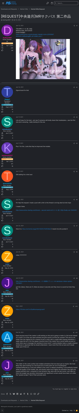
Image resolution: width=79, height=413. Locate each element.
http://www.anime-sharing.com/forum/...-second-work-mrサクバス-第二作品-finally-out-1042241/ (46, 210)
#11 (77, 332)
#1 (77, 25)
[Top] (74, 410)
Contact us (65, 410)
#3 (77, 117)
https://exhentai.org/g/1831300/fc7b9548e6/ (36, 229)
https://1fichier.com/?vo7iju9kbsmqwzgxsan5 (30, 309)
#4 (77, 143)
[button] (3, 3)
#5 (77, 171)
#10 (76, 306)
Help (71, 410)
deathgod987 (7, 20)
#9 (77, 278)
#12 (76, 360)
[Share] (74, 26)
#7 (77, 226)
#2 (77, 87)
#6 (77, 199)
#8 (77, 252)
